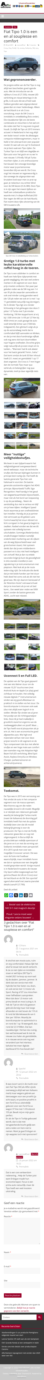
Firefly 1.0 (15, 48)
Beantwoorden (31, 1054)
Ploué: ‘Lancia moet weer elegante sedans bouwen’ (19, 916)
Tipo (5, 51)
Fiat (15, 27)
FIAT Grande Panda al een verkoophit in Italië (20, 1343)
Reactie (8, 1216)
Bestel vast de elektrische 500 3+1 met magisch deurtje (20, 906)
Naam (7, 1252)
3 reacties (32, 45)
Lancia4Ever (21, 45)
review (22, 48)
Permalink (23, 954)
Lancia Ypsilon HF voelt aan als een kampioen (20, 1339)
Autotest (8, 27)
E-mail (7, 1266)
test (37, 48)
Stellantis (28, 48)
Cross (6, 48)
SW (33, 48)
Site (5, 1280)
